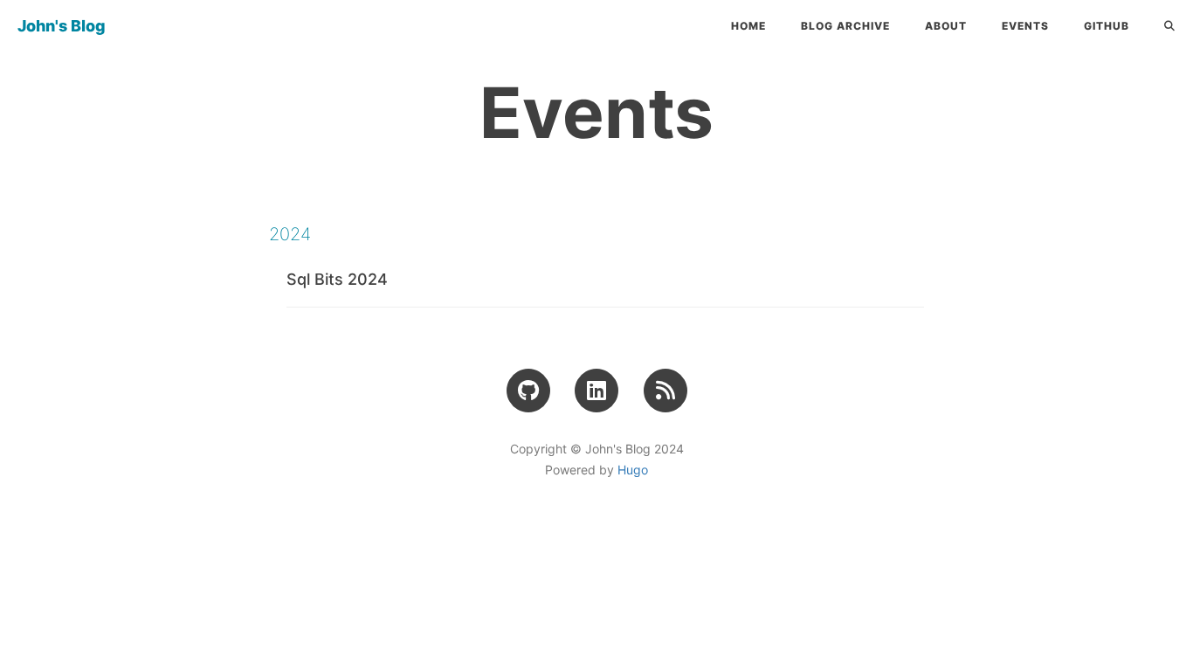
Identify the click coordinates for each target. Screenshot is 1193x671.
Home (748, 25)
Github (1106, 25)
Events (1025, 25)
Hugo (632, 469)
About (946, 25)
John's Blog (61, 26)
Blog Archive (845, 25)
